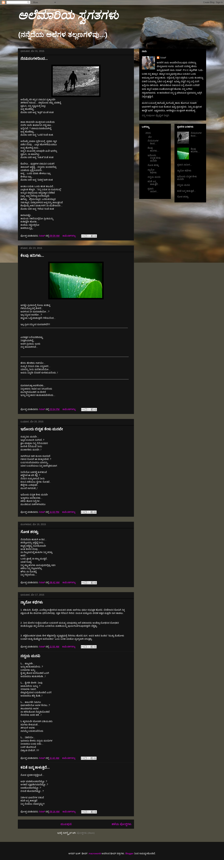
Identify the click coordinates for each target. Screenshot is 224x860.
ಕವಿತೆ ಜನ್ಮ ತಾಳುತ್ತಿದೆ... (35, 767)
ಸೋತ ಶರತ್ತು (29, 532)
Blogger (129, 853)
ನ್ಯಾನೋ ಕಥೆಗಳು (31, 602)
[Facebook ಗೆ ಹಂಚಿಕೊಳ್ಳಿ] (92, 236)
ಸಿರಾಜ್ (163, 57)
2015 (148, 133)
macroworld (95, 853)
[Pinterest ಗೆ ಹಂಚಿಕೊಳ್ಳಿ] (95, 236)
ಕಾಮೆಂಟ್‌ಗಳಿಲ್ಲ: (69, 235)
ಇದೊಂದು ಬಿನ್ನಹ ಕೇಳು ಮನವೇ (41, 429)
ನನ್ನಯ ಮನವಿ (30, 656)
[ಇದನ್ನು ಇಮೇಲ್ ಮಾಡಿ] (82, 236)
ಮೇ (150, 137)
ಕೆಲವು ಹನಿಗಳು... (32, 255)
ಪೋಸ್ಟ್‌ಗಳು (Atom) (86, 833)
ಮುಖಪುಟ (66, 824)
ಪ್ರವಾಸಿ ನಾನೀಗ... (153, 190)
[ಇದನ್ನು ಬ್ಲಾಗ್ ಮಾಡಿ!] (86, 236)
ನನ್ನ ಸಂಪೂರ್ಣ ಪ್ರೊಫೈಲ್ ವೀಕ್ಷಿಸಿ (155, 115)
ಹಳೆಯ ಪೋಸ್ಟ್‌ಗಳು (121, 824)
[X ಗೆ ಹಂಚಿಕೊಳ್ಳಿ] (89, 236)
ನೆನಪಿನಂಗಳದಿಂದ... (34, 58)
